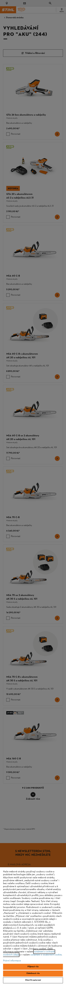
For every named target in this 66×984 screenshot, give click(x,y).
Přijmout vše (33, 966)
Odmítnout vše (33, 973)
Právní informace (12, 960)
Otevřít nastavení (33, 980)
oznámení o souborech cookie (46, 954)
